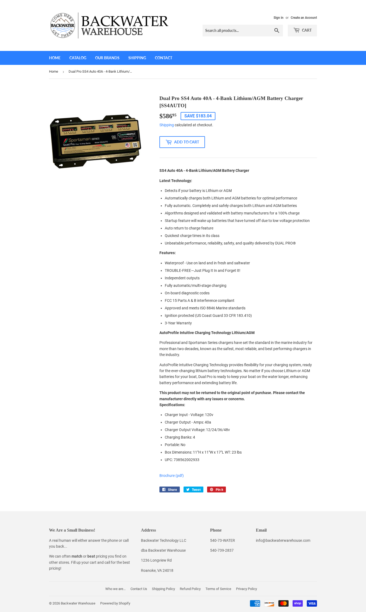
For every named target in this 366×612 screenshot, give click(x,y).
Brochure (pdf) (171, 475)
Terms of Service (218, 589)
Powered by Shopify (115, 603)
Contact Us (138, 589)
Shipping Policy (163, 589)
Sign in (278, 18)
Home (55, 57)
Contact (163, 57)
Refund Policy (190, 589)
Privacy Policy (246, 589)
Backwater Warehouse (78, 603)
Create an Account (304, 18)
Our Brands (107, 57)
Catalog (77, 57)
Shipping (137, 57)
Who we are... (115, 589)
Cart (306, 30)
